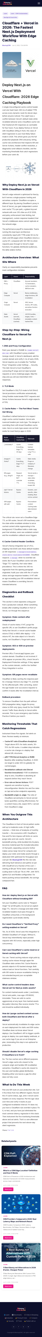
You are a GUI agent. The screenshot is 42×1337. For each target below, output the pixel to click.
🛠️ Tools (19, 1321)
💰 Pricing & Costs (21, 1318)
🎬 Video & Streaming (31, 1315)
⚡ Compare (33, 1318)
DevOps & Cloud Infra (10, 17)
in (9, 1130)
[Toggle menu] (38, 3)
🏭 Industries (9, 1318)
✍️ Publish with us (30, 1321)
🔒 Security (10, 1321)
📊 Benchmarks (17, 1315)
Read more (8, 1189)
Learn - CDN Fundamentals (19, 13)
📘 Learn (6, 1315)
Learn (5, 13)
